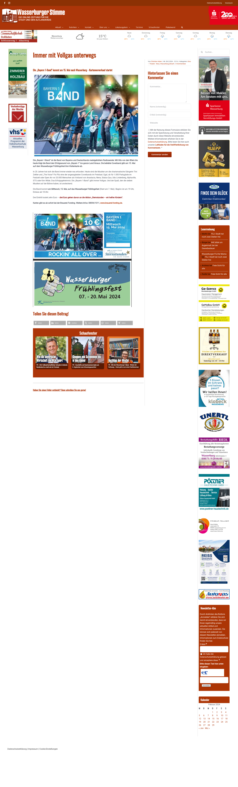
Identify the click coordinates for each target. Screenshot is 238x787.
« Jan (201, 728)
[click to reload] (212, 672)
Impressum (33, 749)
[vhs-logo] (17, 129)
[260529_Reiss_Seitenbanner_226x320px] (214, 541)
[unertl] (214, 414)
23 (217, 722)
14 (209, 718)
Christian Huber (156, 61)
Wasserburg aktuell (167, 64)
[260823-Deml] (87, 338)
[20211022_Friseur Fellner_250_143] (214, 518)
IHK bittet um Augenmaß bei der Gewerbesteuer (212, 245)
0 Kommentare (181, 64)
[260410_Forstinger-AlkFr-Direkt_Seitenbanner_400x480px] (214, 328)
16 (217, 718)
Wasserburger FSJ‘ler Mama (214, 254)
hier (210, 641)
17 (222, 718)
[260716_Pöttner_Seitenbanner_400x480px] (214, 475)
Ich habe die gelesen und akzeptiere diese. (213, 657)
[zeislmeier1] (214, 590)
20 (204, 722)
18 (226, 718)
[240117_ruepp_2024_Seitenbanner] (214, 141)
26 (200, 725)
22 (213, 722)
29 (213, 725)
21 (209, 722)
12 (200, 718)
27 (204, 725)
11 (226, 715)
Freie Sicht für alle (219, 274)
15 (213, 718)
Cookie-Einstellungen (48, 749)
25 (226, 722)
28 (209, 725)
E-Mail (203, 644)
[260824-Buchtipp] (123, 338)
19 (200, 722)
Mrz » (207, 728)
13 (204, 718)
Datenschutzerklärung (209, 657)
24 (222, 722)
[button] (182, 27)
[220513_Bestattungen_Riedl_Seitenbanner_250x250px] (214, 439)
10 (222, 715)
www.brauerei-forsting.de (111, 203)
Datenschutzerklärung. (158, 142)
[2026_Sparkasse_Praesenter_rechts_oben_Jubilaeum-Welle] (223, 7)
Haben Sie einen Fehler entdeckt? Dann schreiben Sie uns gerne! (59, 390)
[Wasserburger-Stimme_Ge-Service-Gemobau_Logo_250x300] (214, 286)
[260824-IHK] (51, 338)
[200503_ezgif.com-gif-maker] (214, 371)
